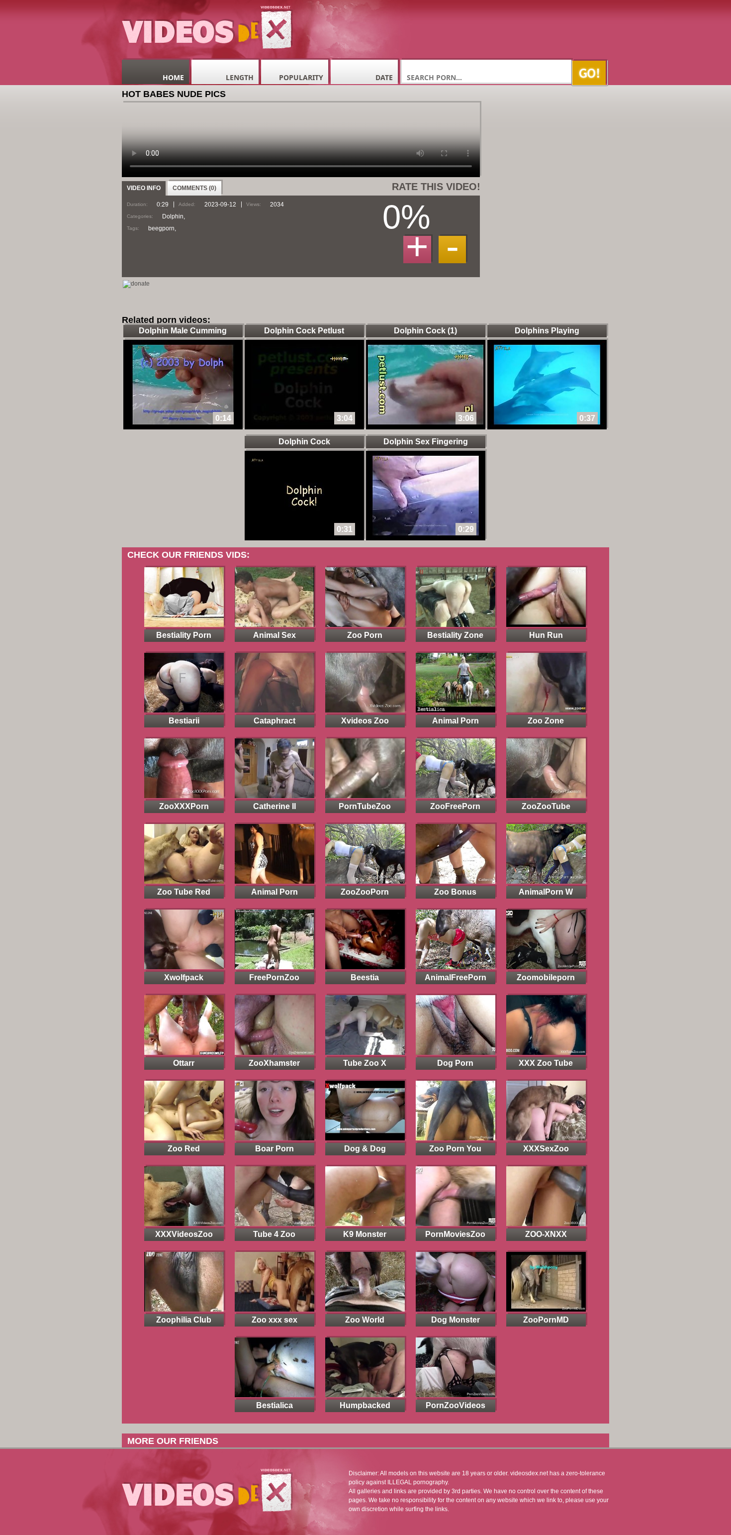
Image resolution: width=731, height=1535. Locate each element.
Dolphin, (173, 216)
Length (240, 77)
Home (173, 77)
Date (384, 77)
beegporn (161, 228)
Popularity (301, 77)
